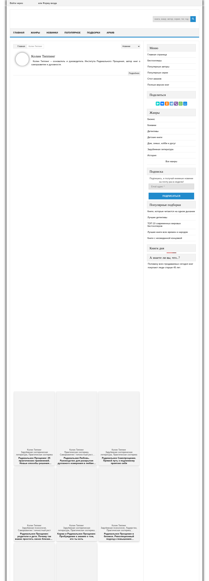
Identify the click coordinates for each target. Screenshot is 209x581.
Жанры (35, 32)
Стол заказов (154, 78)
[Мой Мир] (185, 104)
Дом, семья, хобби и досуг (161, 143)
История (151, 155)
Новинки (52, 32)
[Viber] (176, 104)
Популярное (72, 32)
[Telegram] (171, 104)
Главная (18, 32)
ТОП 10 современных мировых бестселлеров (164, 224)
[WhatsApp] (181, 104)
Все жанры (171, 161)
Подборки (93, 32)
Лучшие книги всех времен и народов (167, 232)
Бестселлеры (154, 60)
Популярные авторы (158, 66)
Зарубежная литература (160, 149)
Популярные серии (157, 72)
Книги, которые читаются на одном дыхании (171, 211)
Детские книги (154, 137)
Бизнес (151, 119)
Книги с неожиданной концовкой (164, 238)
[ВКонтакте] (162, 104)
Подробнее (134, 73)
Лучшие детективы (157, 217)
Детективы (153, 131)
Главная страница (157, 54)
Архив (110, 32)
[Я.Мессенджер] (158, 104)
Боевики (151, 125)
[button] (26, 3)
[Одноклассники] (167, 104)
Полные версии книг (158, 84)
